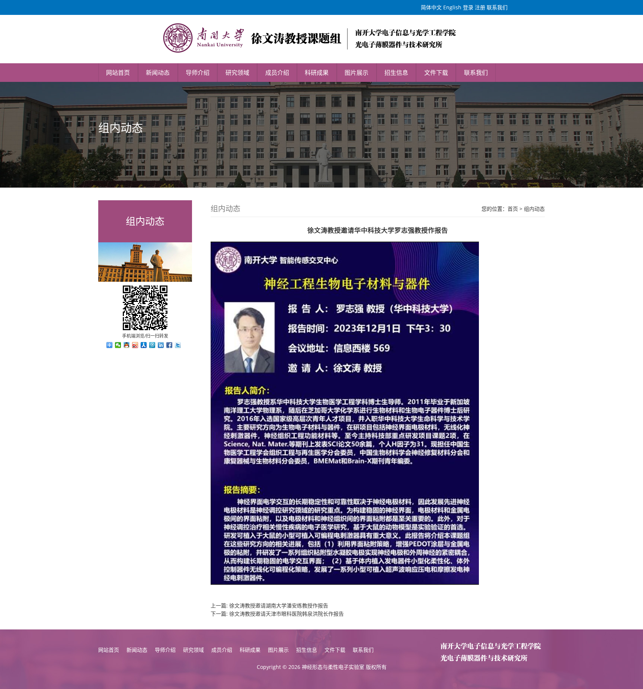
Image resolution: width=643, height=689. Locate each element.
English (452, 7)
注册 (480, 7)
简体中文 (431, 7)
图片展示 (356, 72)
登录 (468, 7)
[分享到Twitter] (178, 345)
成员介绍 (277, 72)
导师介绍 (197, 72)
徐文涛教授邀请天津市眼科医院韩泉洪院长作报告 (286, 613)
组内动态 (534, 208)
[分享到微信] (118, 345)
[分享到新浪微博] (135, 345)
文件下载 (436, 72)
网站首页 (118, 72)
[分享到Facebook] (169, 345)
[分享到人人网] (144, 345)
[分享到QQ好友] (127, 345)
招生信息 (396, 72)
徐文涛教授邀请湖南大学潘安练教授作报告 (278, 605)
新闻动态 (158, 72)
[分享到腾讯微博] (152, 345)
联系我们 (497, 7)
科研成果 (317, 72)
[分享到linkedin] (161, 345)
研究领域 (237, 72)
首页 (513, 208)
